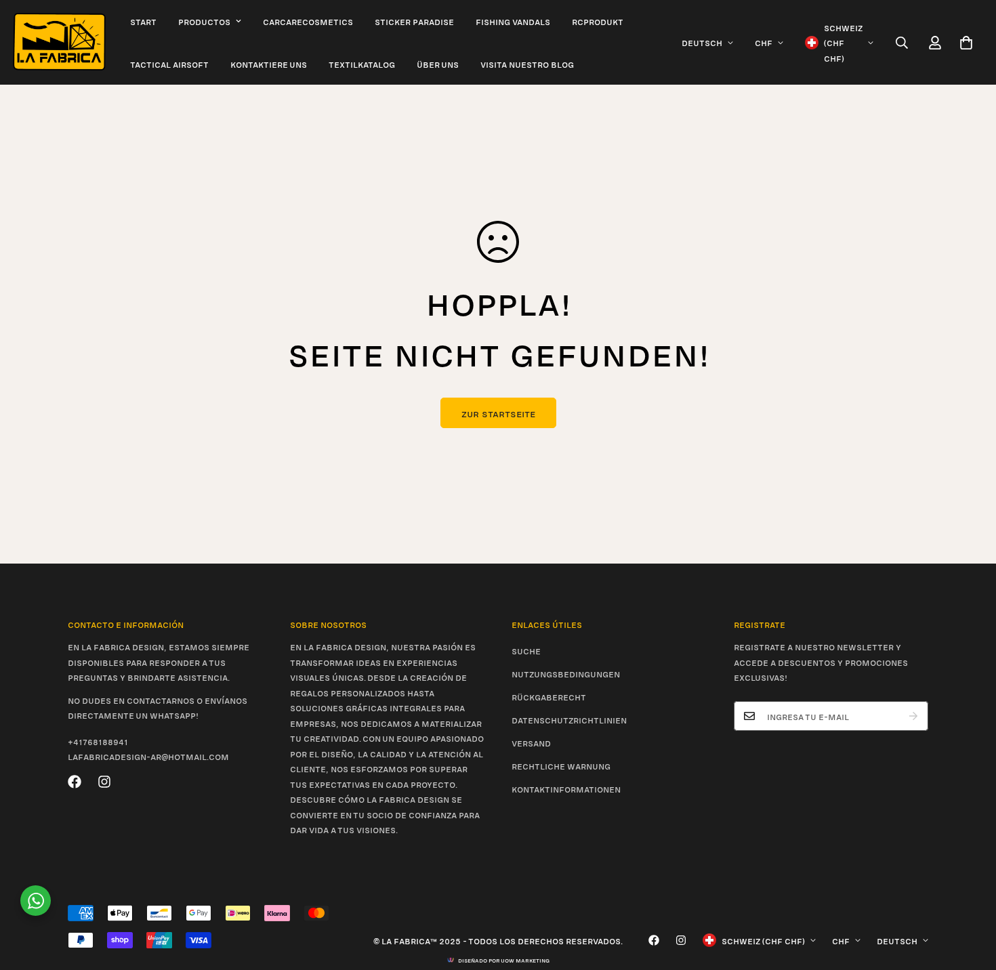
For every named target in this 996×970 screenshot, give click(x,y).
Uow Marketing (525, 960)
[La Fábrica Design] (59, 42)
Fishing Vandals (513, 21)
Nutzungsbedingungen (566, 673)
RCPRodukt (597, 21)
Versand (531, 742)
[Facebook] (74, 781)
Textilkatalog (362, 64)
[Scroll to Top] (969, 896)
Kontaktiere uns (268, 64)
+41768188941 (98, 741)
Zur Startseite (498, 412)
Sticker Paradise (414, 21)
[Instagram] (104, 781)
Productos (204, 21)
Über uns (438, 64)
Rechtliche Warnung (561, 765)
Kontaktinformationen (566, 788)
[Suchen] (901, 43)
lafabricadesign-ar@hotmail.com (148, 756)
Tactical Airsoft (169, 64)
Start (143, 21)
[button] (966, 42)
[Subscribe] (913, 716)
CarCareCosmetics (308, 21)
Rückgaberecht (549, 696)
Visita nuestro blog (527, 64)
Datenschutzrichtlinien (569, 719)
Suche (526, 650)
